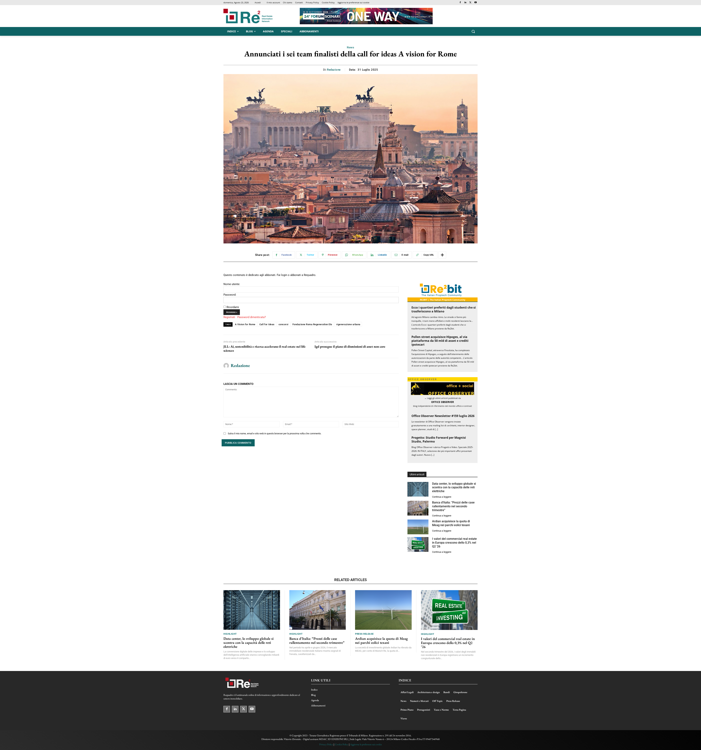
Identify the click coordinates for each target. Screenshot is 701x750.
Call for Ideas (267, 324)
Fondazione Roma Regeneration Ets (312, 324)
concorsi (283, 324)
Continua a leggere (441, 497)
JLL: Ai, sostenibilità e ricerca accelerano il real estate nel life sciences (264, 348)
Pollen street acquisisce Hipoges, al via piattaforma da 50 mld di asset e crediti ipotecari (439, 341)
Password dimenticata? (251, 317)
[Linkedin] (465, 3)
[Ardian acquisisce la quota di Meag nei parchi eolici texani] (417, 527)
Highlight (230, 634)
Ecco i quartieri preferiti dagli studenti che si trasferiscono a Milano (443, 309)
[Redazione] (226, 366)
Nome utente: (231, 284)
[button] (473, 31)
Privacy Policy (326, 744)
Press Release (364, 634)
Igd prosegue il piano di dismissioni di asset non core (350, 347)
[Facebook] (460, 3)
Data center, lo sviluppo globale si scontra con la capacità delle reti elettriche (454, 487)
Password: (229, 294)
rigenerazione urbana (348, 324)
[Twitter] (470, 3)
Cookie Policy (341, 744)
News (350, 47)
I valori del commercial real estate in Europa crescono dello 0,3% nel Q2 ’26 (454, 542)
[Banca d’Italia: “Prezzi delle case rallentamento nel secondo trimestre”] (417, 508)
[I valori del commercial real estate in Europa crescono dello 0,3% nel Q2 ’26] (417, 544)
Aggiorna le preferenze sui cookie (366, 744)
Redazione (334, 69)
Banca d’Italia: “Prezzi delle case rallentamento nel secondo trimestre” (453, 506)
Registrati (229, 317)
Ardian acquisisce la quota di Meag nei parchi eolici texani (451, 523)
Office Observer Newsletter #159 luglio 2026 (442, 416)
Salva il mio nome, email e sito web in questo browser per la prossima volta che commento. (274, 433)
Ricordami (233, 307)
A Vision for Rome (245, 324)
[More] (442, 255)
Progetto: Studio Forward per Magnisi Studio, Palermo (438, 439)
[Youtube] (475, 3)
